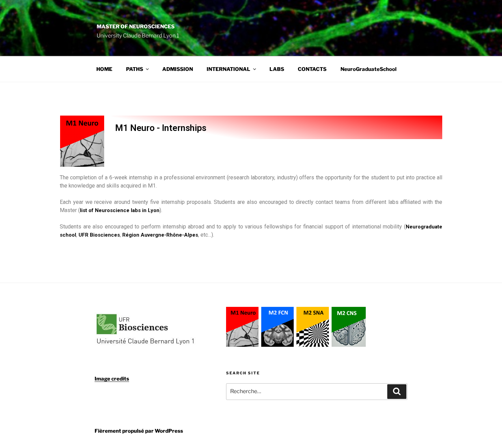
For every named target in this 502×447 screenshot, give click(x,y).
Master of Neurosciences (136, 27)
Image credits (112, 379)
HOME (104, 69)
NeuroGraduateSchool (368, 69)
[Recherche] (396, 391)
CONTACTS (312, 69)
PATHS (134, 69)
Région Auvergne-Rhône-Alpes (160, 235)
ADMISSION (177, 69)
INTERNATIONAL (228, 69)
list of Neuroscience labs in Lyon (119, 210)
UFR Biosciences (99, 235)
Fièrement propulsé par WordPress (139, 431)
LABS (276, 69)
